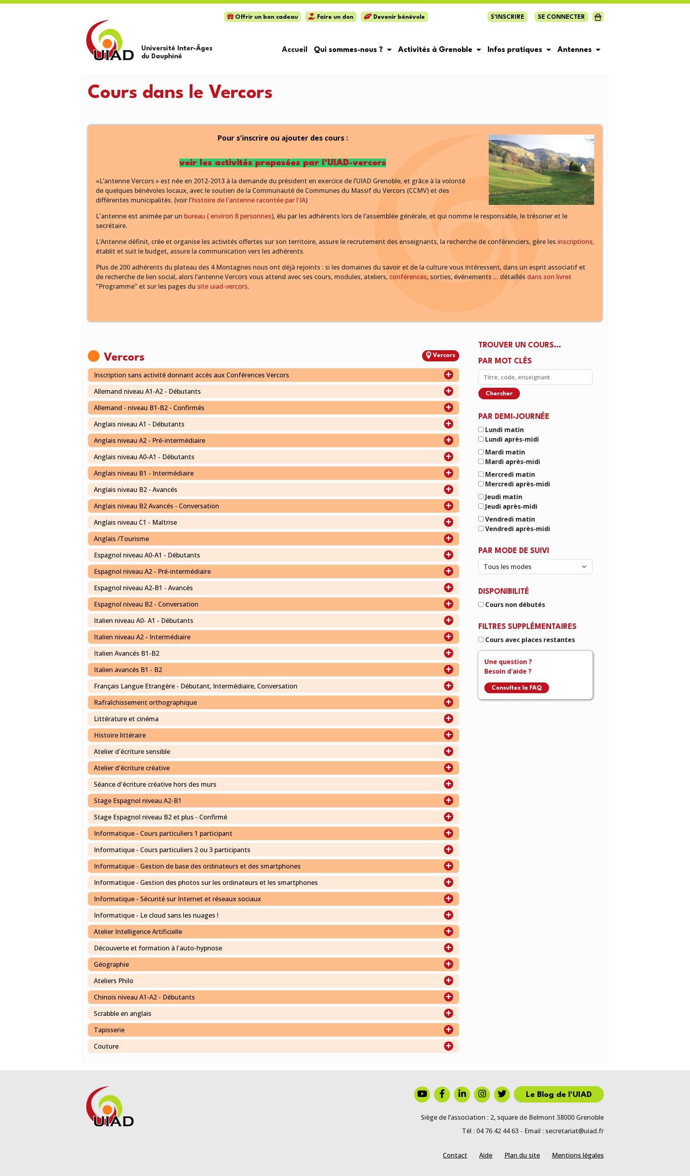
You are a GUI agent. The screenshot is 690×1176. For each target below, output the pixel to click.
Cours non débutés (515, 604)
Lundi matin (504, 429)
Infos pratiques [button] (516, 50)
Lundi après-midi (512, 439)
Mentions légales (578, 1155)
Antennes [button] (575, 50)
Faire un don (334, 17)
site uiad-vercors (222, 286)
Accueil (294, 50)
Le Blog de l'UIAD (559, 1095)
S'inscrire (507, 17)
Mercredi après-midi (517, 484)
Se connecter (561, 17)
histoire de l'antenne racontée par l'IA (248, 200)
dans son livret (549, 276)
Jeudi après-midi (511, 506)
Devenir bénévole (398, 17)
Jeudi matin (503, 496)
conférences (408, 276)
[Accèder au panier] (598, 17)
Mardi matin (505, 452)
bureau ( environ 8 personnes (228, 216)
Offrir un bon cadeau (266, 17)
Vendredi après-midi (517, 528)
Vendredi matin (510, 519)
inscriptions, (575, 241)
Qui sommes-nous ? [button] (349, 50)
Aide (485, 1155)
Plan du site (522, 1155)
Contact (455, 1155)
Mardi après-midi (512, 461)
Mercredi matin (510, 474)
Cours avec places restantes (530, 639)
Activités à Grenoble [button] (436, 50)
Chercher (499, 394)
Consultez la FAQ (517, 688)
